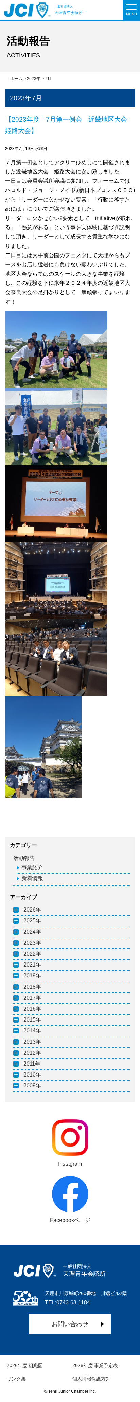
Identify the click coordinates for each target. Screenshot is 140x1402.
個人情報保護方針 (91, 1379)
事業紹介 (32, 867)
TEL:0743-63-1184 (67, 1302)
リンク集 (16, 1379)
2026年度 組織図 (25, 1365)
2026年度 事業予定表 (95, 1365)
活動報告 (24, 858)
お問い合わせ (70, 1324)
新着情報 (32, 878)
